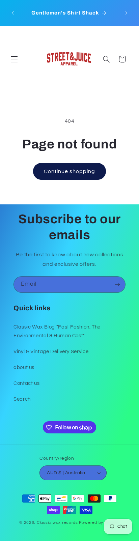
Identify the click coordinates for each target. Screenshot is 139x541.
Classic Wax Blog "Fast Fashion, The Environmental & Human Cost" (57, 331)
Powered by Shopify (99, 522)
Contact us (26, 383)
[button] (14, 59)
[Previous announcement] (12, 13)
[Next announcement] (126, 13)
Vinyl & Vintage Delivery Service (50, 351)
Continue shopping (69, 171)
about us (23, 367)
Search (22, 399)
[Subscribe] (117, 284)
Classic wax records (57, 522)
